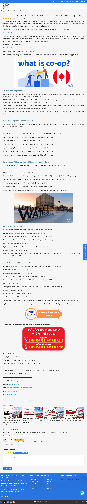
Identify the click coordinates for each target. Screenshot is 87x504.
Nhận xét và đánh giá (9, 449)
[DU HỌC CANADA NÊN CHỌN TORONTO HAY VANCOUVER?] (54, 412)
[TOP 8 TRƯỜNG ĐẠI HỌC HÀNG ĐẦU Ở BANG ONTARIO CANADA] (33, 412)
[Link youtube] (11, 502)
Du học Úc (33, 488)
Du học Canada (49, 483)
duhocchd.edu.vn (14, 384)
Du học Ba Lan (34, 481)
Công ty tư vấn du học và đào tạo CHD (70, 479)
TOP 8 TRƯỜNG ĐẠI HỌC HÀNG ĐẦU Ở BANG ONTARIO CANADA (32, 420)
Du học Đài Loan (50, 486)
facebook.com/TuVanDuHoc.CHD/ (21, 387)
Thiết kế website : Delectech (80, 501)
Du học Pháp (49, 479)
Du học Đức (34, 479)
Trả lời (6, 444)
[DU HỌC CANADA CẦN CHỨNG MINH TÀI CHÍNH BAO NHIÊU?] (74, 412)
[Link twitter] (7, 502)
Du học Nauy (49, 488)
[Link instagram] (14, 502)
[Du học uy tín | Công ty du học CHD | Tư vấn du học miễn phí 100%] (6, 6)
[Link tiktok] (4, 502)
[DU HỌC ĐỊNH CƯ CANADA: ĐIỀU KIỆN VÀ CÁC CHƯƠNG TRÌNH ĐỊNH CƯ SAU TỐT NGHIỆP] (12, 412)
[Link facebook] (1, 502)
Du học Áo (33, 483)
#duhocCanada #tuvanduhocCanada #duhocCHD (19, 401)
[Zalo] (82, 493)
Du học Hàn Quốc (50, 481)
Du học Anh (34, 486)
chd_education (14, 391)
